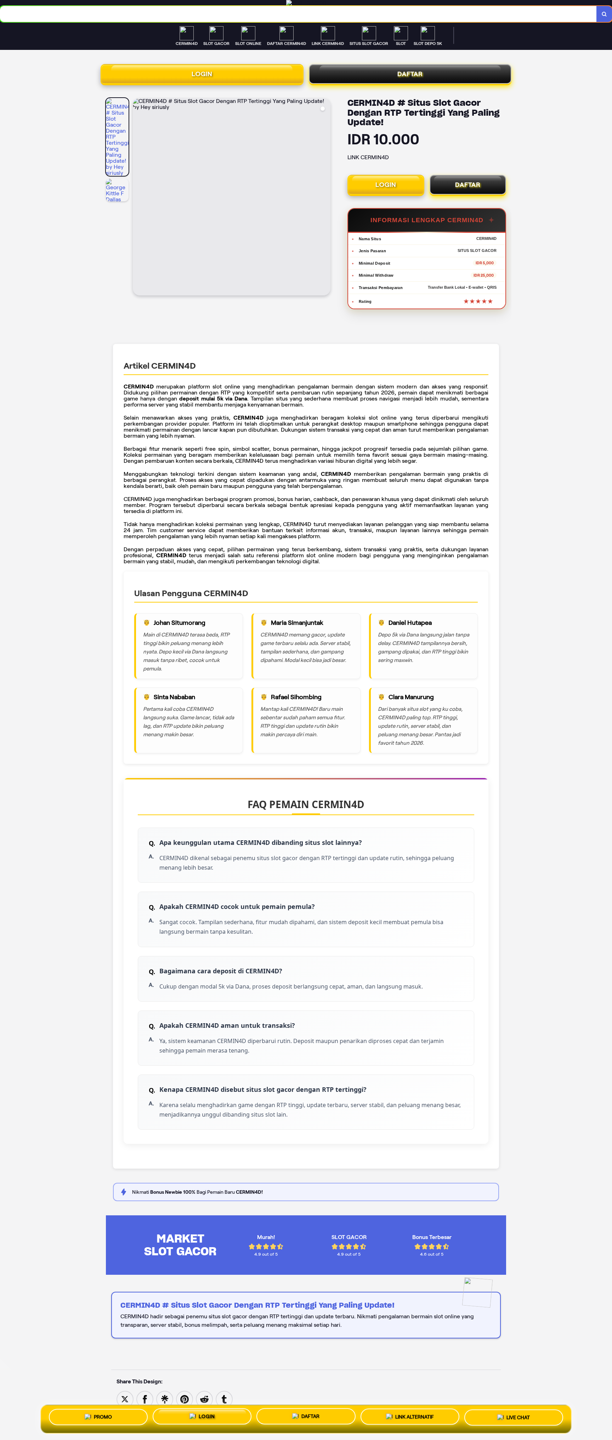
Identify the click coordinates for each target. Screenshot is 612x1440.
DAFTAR (410, 73)
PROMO (103, 1418)
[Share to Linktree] (164, 1399)
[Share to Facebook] (144, 1399)
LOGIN (202, 73)
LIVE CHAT (518, 1419)
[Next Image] (324, 198)
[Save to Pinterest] (184, 1399)
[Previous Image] (138, 198)
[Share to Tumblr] (224, 1399)
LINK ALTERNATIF (414, 1419)
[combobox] (298, 14)
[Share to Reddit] (204, 1399)
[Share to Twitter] (125, 1399)
